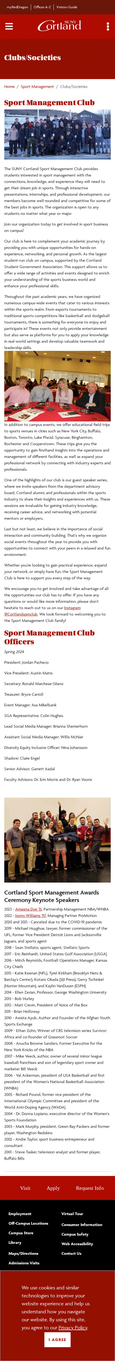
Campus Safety (75, 1234)
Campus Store (21, 1232)
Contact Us (71, 1253)
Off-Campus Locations (28, 1223)
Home (9, 86)
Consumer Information (82, 1224)
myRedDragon (17, 7)
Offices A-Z (42, 7)
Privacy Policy (73, 1327)
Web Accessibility (77, 1243)
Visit (25, 1188)
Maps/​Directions (23, 1253)
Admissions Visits (24, 1262)
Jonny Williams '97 (30, 915)
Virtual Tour (72, 1213)
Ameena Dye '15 (28, 909)
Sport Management (37, 86)
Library (15, 1242)
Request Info (90, 1188)
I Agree (57, 1339)
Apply (53, 1188)
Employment (20, 1213)
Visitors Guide (66, 7)
